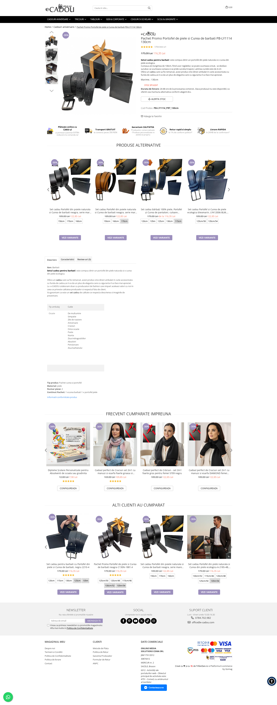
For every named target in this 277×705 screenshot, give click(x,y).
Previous (51, 32)
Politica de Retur (100, 652)
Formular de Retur (101, 659)
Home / (49, 26)
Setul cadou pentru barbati (155, 59)
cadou (153, 71)
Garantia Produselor (102, 655)
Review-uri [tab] (84, 259)
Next (51, 90)
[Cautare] (149, 8)
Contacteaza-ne (156, 687)
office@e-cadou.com (202, 622)
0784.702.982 (203, 617)
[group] (98, 76)
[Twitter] (141, 621)
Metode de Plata (101, 648)
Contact (48, 663)
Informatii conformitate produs (62, 397)
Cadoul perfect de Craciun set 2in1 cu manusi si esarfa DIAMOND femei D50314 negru (209, 472)
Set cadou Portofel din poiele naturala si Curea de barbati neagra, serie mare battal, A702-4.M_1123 (116, 211)
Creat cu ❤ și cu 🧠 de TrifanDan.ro (192, 666)
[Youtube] (135, 621)
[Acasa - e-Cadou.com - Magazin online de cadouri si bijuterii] (61, 8)
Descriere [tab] (52, 259)
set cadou (74, 292)
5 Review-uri (160, 46)
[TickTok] (148, 621)
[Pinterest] (129, 621)
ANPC (95, 663)
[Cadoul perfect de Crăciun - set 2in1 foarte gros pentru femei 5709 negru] (162, 444)
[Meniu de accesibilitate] (271, 681)
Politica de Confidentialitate (80, 628)
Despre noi (50, 648)
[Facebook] (123, 621)
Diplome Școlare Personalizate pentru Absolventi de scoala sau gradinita (68, 472)
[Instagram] (154, 621)
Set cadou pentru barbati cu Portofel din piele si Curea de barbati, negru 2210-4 (68, 566)
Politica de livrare (53, 659)
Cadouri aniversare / (65, 26)
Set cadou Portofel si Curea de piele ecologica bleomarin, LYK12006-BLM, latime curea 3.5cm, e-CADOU (207, 211)
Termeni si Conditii (53, 652)
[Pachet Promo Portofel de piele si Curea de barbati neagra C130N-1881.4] (115, 537)
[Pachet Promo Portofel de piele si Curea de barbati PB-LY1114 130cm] (98, 76)
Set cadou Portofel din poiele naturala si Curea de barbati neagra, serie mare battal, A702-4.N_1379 (70, 211)
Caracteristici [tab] (67, 259)
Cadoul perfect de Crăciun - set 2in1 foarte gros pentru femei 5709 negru (162, 472)
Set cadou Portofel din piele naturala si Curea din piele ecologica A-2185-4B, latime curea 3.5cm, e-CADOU (209, 566)
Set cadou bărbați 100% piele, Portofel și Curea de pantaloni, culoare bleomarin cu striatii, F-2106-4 (161, 211)
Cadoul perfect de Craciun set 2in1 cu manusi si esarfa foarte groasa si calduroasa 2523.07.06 (115, 472)
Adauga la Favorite (152, 116)
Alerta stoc (158, 99)
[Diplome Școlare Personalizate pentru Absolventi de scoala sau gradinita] (68, 444)
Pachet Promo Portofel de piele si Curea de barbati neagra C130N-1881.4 (115, 566)
